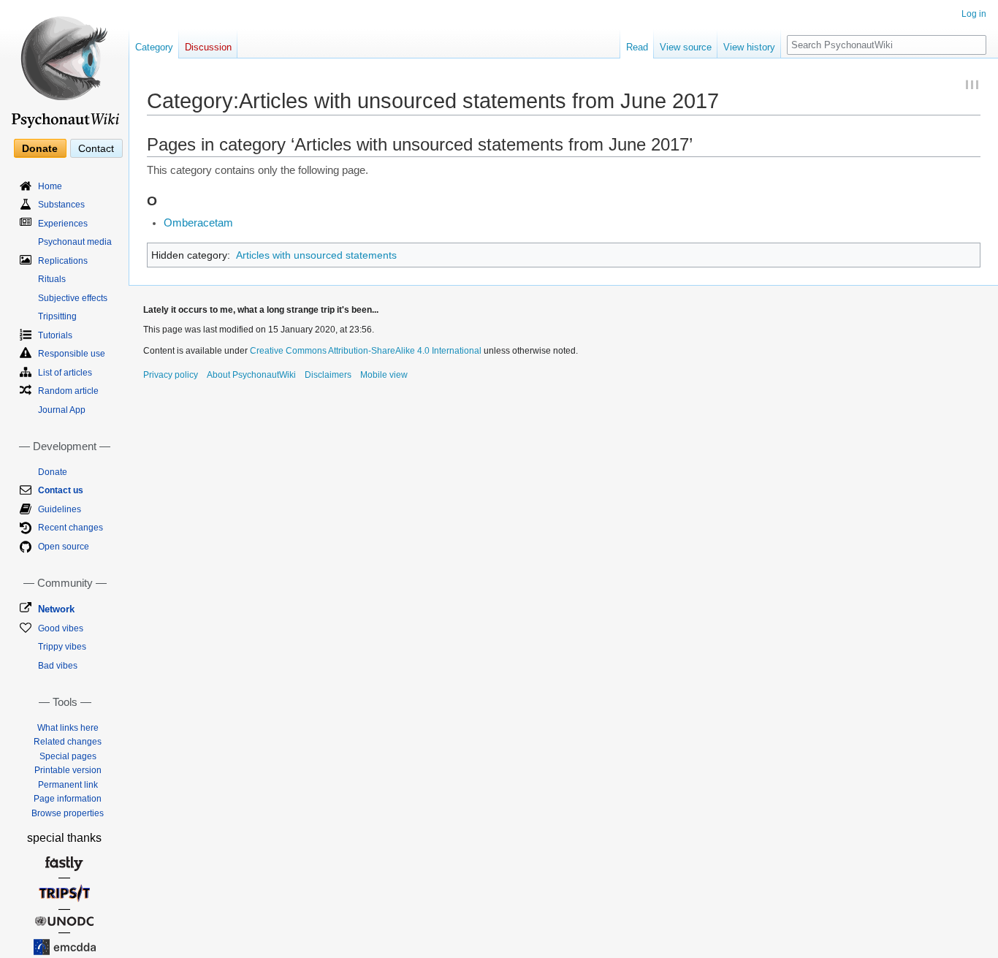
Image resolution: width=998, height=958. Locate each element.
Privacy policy (170, 375)
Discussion (208, 47)
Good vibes (60, 628)
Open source (63, 546)
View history (749, 47)
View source (686, 47)
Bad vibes (57, 666)
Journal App (61, 410)
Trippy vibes (62, 647)
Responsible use (71, 354)
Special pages (67, 756)
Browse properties (67, 813)
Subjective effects (72, 298)
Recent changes (70, 527)
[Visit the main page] (64, 66)
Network (56, 609)
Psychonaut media (75, 242)
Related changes (68, 742)
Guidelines (59, 509)
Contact (96, 148)
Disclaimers (328, 375)
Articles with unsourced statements (316, 255)
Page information (68, 799)
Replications (63, 261)
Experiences (63, 223)
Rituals (52, 279)
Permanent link (68, 785)
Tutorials (55, 335)
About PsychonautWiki (251, 375)
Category (154, 47)
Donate (40, 148)
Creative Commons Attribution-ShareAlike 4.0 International (365, 351)
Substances (61, 204)
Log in (973, 14)
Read (637, 47)
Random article (68, 391)
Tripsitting (57, 316)
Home (50, 186)
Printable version (68, 770)
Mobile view (384, 375)
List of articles (65, 373)
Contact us (60, 490)
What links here (68, 728)
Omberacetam (198, 223)
